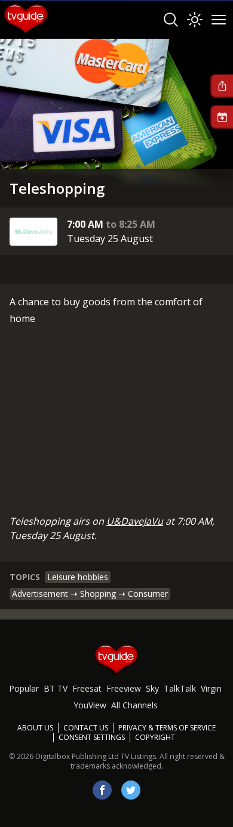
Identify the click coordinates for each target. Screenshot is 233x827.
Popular (24, 688)
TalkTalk (180, 688)
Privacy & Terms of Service (167, 728)
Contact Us (85, 728)
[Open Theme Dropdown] (194, 19)
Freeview (123, 688)
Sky (152, 688)
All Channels (134, 705)
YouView (89, 705)
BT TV (56, 688)
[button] (221, 86)
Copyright (155, 737)
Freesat (87, 688)
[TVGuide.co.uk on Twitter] (130, 790)
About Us (35, 728)
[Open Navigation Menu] (218, 19)
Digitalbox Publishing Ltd (77, 756)
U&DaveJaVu (134, 521)
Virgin (211, 688)
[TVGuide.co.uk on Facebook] (102, 790)
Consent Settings (92, 737)
